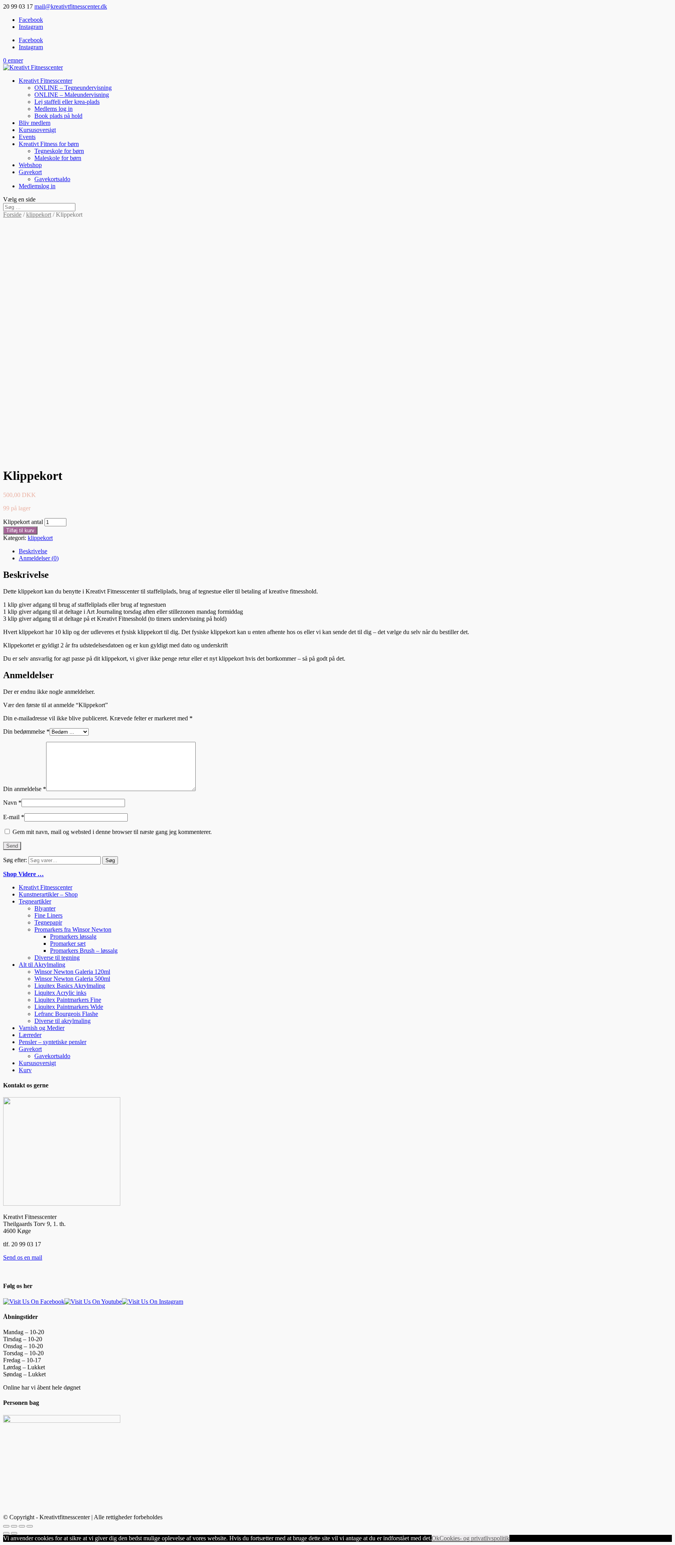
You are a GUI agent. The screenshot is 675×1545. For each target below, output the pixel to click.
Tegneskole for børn (59, 151)
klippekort (38, 214)
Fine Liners (48, 915)
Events (27, 137)
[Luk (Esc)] (6, 1526)
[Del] (14, 1526)
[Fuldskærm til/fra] (22, 1526)
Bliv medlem (34, 122)
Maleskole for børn (57, 158)
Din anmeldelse (24, 789)
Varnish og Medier (41, 1028)
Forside (12, 214)
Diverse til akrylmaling (62, 1021)
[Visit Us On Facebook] (33, 1301)
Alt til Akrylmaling (42, 964)
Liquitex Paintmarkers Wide (68, 1006)
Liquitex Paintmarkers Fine (67, 999)
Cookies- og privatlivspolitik (474, 1538)
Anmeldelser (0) (39, 558)
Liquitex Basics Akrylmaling (69, 985)
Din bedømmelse (26, 731)
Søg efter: (15, 860)
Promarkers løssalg (73, 936)
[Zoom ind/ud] (30, 1526)
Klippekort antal (23, 522)
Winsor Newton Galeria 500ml (72, 978)
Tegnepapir (48, 922)
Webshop (30, 165)
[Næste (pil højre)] (14, 1533)
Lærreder (30, 1035)
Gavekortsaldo (52, 179)
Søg (110, 860)
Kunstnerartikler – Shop (48, 894)
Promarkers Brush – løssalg (84, 950)
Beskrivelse (33, 551)
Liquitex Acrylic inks (60, 992)
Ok (435, 1538)
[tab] (345, 551)
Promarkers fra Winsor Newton (72, 929)
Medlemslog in (37, 186)
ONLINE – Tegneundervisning (73, 87)
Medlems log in (53, 108)
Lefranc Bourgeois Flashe (66, 1013)
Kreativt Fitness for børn (49, 144)
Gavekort (30, 172)
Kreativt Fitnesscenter (45, 80)
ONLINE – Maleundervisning (71, 94)
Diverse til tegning (57, 957)
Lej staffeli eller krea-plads (67, 101)
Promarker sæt (68, 943)
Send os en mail (22, 1257)
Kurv (25, 1070)
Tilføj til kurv (20, 530)
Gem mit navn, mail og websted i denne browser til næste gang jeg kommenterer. (112, 832)
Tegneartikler (35, 901)
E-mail (13, 817)
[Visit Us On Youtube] (93, 1301)
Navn (12, 802)
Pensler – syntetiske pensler (52, 1042)
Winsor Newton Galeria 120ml (72, 971)
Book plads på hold (58, 115)
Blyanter (44, 908)
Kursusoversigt (37, 130)
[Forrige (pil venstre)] (6, 1533)
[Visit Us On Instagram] (152, 1301)
